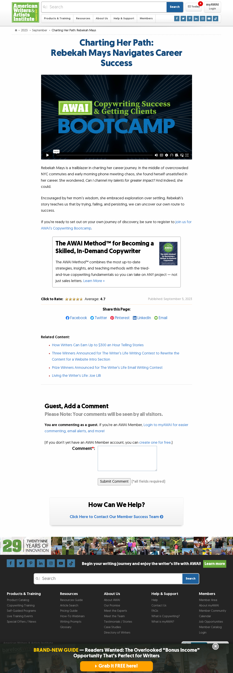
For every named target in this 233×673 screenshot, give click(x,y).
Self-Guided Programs (21, 611)
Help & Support (124, 18)
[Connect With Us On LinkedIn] (196, 18)
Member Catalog (210, 627)
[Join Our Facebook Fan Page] (177, 18)
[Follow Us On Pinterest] (189, 18)
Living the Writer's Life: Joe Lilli (76, 375)
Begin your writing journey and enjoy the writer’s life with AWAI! (153, 563)
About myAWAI (209, 606)
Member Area (208, 600)
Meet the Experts (115, 611)
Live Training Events (20, 616)
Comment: (83, 449)
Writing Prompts (70, 622)
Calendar (205, 616)
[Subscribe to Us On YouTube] (209, 18)
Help (154, 600)
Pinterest (122, 318)
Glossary (65, 627)
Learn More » (94, 281)
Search (175, 7)
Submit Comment (114, 481)
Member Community (212, 611)
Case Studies (112, 627)
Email (163, 318)
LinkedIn (144, 318)
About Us (102, 18)
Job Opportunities (211, 622)
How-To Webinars (72, 616)
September (40, 30)
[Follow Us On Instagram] (202, 18)
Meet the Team (114, 616)
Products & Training (57, 18)
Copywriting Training (21, 606)
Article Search (69, 606)
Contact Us (158, 606)
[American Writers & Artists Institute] (25, 11)
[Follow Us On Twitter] (183, 18)
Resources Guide (71, 600)
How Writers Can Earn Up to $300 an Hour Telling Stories (98, 345)
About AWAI (112, 600)
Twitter (101, 318)
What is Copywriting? (165, 616)
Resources (83, 18)
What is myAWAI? (162, 622)
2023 (24, 30)
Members (146, 18)
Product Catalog (18, 600)
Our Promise (112, 606)
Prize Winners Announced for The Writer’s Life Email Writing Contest (107, 367)
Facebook (78, 318)
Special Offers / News (21, 622)
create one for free (155, 442)
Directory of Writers (117, 633)
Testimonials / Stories (118, 622)
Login (202, 633)
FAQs (154, 611)
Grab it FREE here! (118, 666)
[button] (193, 7)
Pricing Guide (69, 611)
